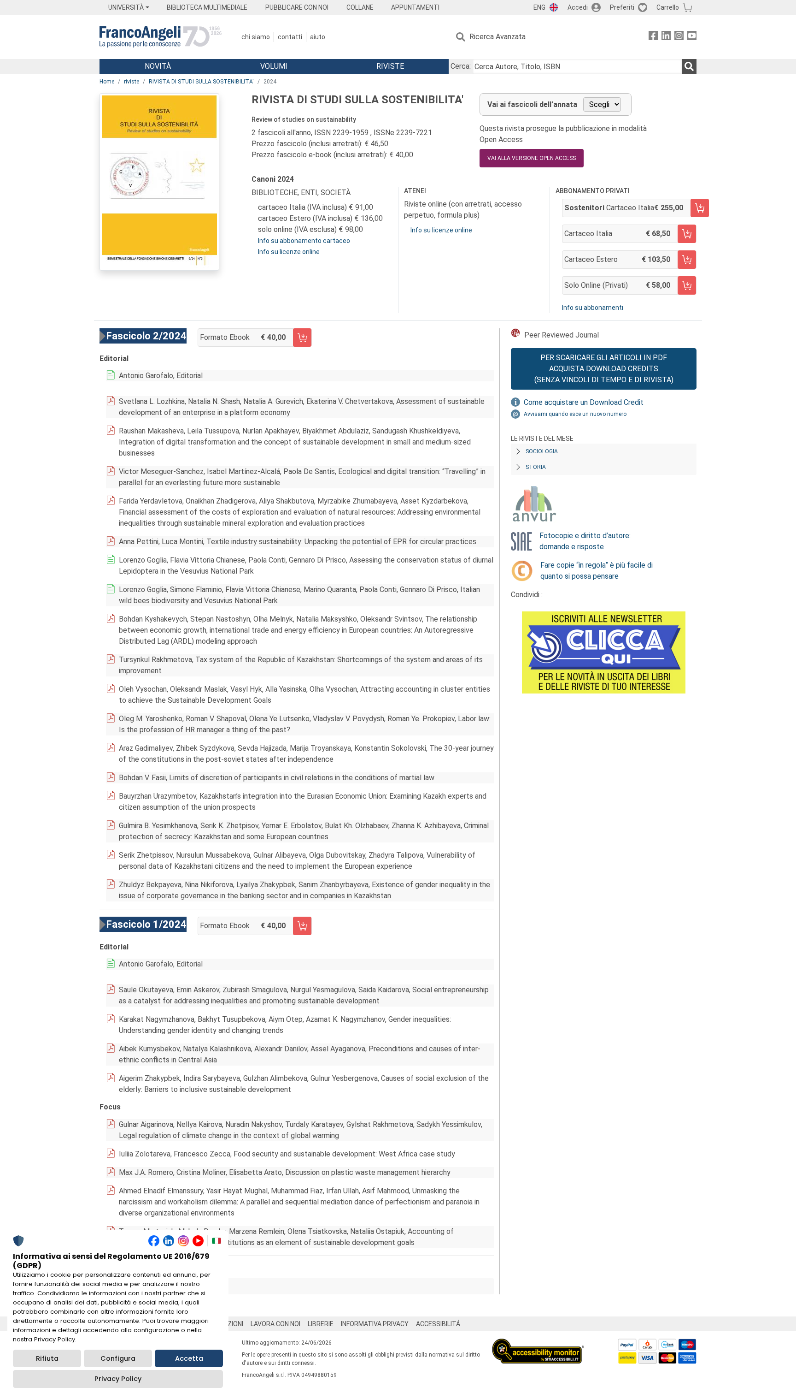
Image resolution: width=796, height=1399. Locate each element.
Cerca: (461, 66)
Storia (536, 467)
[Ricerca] (689, 66)
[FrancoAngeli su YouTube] (691, 37)
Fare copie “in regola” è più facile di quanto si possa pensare (596, 571)
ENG (539, 7)
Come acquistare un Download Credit (584, 402)
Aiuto (317, 37)
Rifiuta (47, 1358)
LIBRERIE (321, 1324)
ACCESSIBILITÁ (438, 1324)
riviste (131, 81)
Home (107, 81)
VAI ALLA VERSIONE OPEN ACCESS (531, 158)
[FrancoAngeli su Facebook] (653, 37)
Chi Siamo (255, 37)
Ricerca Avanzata (497, 36)
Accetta (189, 1358)
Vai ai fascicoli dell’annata (532, 104)
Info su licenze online (289, 251)
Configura (117, 1358)
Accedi (578, 7)
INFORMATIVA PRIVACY (375, 1324)
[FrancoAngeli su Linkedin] (666, 37)
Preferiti (622, 7)
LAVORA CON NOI (275, 1324)
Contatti (290, 37)
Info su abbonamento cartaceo (304, 240)
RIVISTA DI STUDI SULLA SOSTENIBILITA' (201, 81)
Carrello (667, 7)
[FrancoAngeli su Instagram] (679, 37)
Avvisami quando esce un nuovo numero (575, 414)
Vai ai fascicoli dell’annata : (168, 1286)
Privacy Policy (117, 1378)
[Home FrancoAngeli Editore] (161, 37)
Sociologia (542, 451)
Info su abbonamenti (592, 307)
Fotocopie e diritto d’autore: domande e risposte (585, 541)
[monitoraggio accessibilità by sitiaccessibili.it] (538, 1344)
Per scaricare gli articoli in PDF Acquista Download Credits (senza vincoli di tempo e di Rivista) (603, 368)
